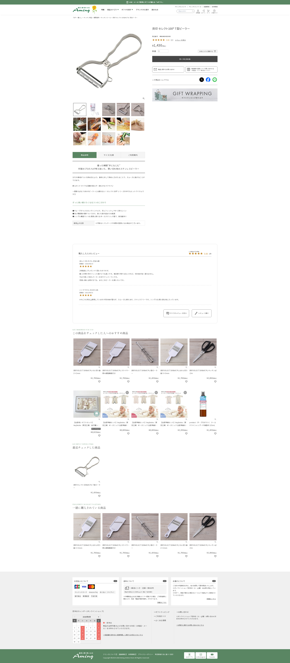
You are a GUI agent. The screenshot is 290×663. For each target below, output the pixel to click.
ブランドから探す (142, 9)
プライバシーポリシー (145, 654)
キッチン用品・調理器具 (91, 17)
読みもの (155, 9)
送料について (128, 581)
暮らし (80, 17)
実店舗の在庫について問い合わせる (202, 69)
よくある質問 (161, 620)
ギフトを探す (126, 9)
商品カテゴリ (112, 9)
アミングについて (180, 7)
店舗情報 (206, 7)
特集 (103, 9)
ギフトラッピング (163, 612)
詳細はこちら (162, 602)
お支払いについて (81, 581)
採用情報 (215, 7)
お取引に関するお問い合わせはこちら (191, 625)
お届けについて (179, 581)
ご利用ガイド (161, 616)
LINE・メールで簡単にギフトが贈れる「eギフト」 (146, 2)
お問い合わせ (183, 612)
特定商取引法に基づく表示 (164, 654)
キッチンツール (106, 17)
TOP (74, 17)
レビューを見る (180, 40)
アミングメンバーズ (195, 7)
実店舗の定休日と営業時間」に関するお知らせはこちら (124, 635)
